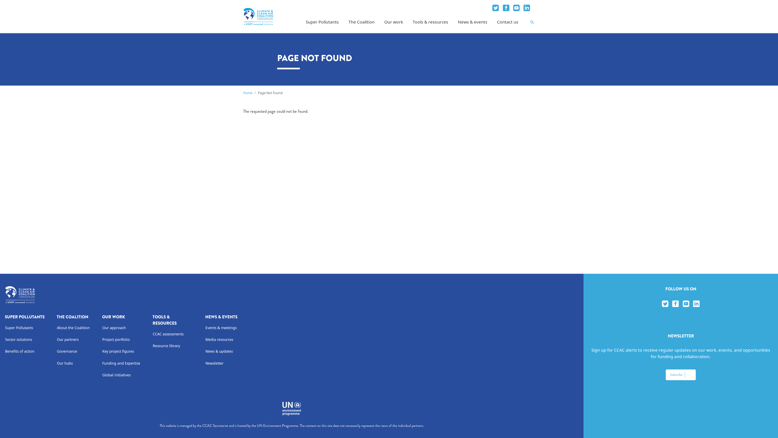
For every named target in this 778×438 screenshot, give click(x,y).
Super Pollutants (19, 327)
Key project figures (118, 351)
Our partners (68, 339)
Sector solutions (18, 339)
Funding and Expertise (121, 363)
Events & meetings (221, 327)
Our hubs (65, 363)
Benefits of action (19, 351)
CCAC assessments (168, 334)
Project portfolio (116, 339)
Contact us (507, 22)
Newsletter (214, 363)
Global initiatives (116, 375)
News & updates (219, 351)
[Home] (258, 16)
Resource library (166, 345)
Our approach (114, 327)
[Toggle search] (532, 22)
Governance (67, 351)
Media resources (219, 339)
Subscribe (676, 374)
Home (247, 93)
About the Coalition (73, 327)
